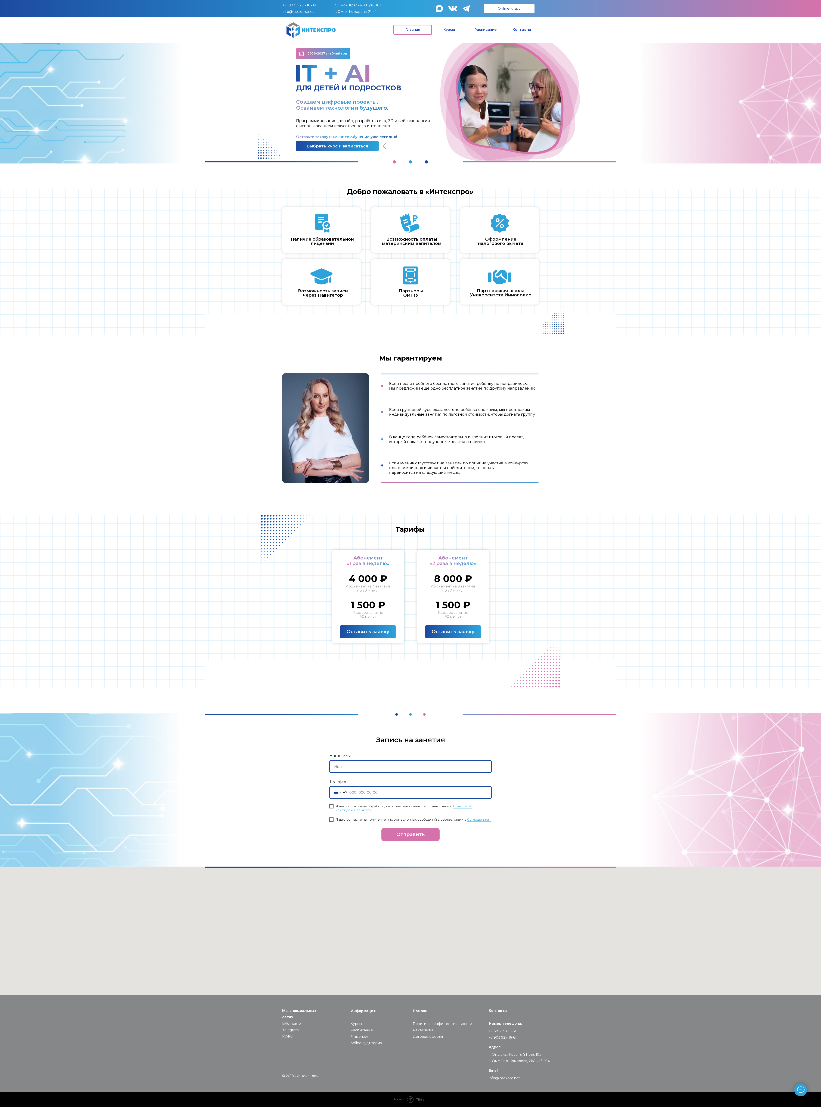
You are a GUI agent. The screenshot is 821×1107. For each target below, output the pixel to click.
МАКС (287, 1036)
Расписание (362, 1030)
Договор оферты (428, 1037)
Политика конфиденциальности (442, 1024)
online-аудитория (366, 1043)
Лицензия (360, 1037)
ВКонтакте (291, 1024)
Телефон (338, 781)
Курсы (356, 1024)
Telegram (290, 1030)
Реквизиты (423, 1030)
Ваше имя (340, 755)
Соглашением (479, 819)
